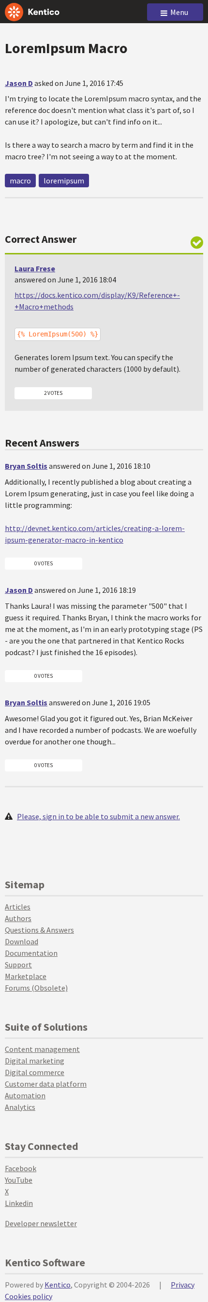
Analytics (20, 1107)
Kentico (58, 1284)
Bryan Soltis (26, 466)
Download (21, 941)
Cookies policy (28, 1296)
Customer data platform (46, 1084)
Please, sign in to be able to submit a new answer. (98, 816)
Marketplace (25, 976)
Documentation (31, 953)
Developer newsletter (41, 1223)
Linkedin (19, 1203)
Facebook (20, 1168)
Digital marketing (34, 1060)
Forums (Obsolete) (36, 988)
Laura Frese (35, 268)
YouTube (18, 1180)
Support (18, 964)
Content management (42, 1049)
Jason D (19, 83)
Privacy (182, 1284)
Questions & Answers (39, 930)
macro (20, 180)
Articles (17, 906)
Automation (25, 1095)
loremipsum (64, 180)
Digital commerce (34, 1072)
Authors (18, 918)
